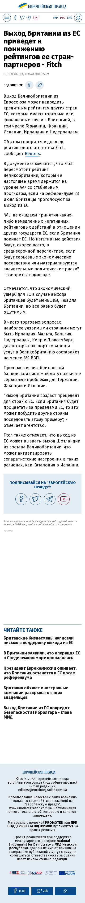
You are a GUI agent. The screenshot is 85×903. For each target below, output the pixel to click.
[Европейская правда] (42, 4)
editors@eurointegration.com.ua (42, 790)
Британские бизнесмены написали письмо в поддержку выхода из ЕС (39, 640)
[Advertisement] (42, 574)
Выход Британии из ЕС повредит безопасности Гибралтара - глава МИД (38, 712)
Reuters (32, 153)
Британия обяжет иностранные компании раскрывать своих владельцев (36, 692)
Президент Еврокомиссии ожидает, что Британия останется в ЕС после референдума (40, 673)
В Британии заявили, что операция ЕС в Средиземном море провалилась (42, 655)
